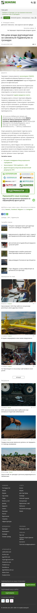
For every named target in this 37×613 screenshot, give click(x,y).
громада (3, 217)
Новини (9, 303)
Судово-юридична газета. (22, 95)
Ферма (4, 493)
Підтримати (10, 593)
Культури (5, 529)
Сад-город (5, 496)
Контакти (22, 542)
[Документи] (18, 59)
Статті (21, 485)
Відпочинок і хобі (24, 503)
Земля (9, 407)
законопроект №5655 (27, 76)
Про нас (21, 535)
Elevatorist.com (6, 562)
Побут (4, 498)
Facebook (14, 209)
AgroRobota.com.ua (7, 570)
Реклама (22, 526)
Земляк (7, 209)
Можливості (5, 531)
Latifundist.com (6, 552)
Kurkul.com (5, 554)
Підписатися (30, 585)
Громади (4, 534)
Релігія (4, 514)
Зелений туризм (16, 18)
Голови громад (6, 536)
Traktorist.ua (5, 565)
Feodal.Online (6, 575)
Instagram (29, 209)
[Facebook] (2, 214)
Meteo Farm (5, 572)
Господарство (6, 488)
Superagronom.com (8, 559)
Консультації (26, 18)
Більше (18, 377)
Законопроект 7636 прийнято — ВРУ (16, 165)
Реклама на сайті (24, 529)
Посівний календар (25, 508)
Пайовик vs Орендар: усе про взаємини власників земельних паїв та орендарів (17, 13)
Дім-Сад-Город (23, 493)
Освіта (4, 508)
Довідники (6, 526)
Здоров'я (4, 506)
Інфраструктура (6, 521)
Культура (4, 511)
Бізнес (21, 488)
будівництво (15, 217)
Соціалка (4, 519)
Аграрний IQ (6, 549)
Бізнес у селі (6, 501)
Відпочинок (5, 516)
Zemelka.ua (5, 567)
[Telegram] (5, 214)
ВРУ (9, 217)
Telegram (20, 209)
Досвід (4, 503)
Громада (6, 18)
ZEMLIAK (22, 532)
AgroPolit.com (6, 557)
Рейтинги (22, 506)
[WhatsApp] (7, 214)
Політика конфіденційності (27, 544)
